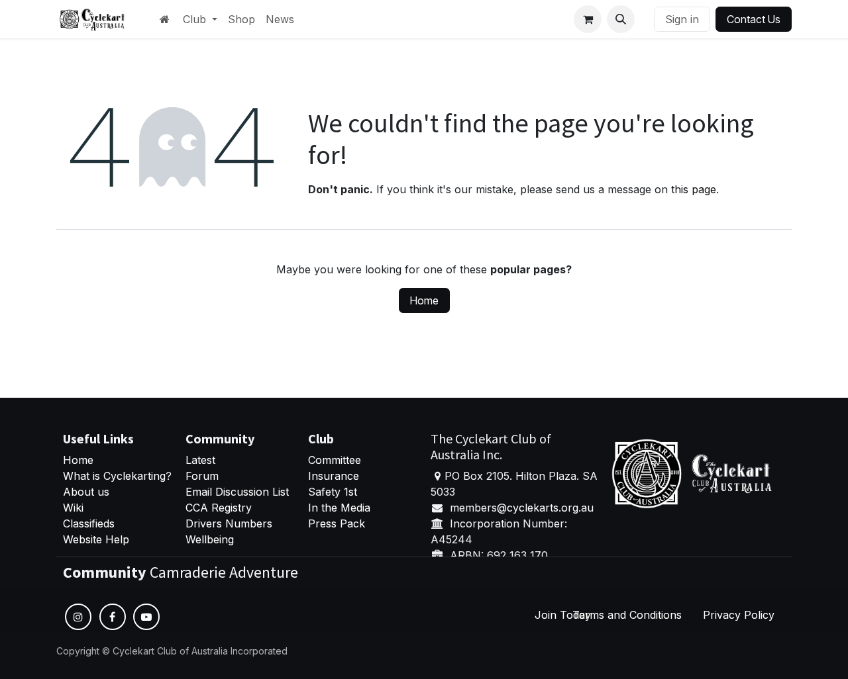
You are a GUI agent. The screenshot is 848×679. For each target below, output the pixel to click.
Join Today (563, 614)
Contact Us (753, 19)
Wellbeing (210, 539)
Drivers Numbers (229, 523)
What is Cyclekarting (114, 475)
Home (424, 300)
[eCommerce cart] (588, 19)
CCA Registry (219, 507)
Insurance (333, 475)
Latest (200, 460)
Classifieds (89, 523)
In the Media (339, 507)
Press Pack (336, 523)
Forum (202, 475)
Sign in (682, 19)
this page (693, 189)
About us (86, 491)
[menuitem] (200, 19)
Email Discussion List (237, 491)
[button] (621, 19)
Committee (334, 460)
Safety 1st (334, 491)
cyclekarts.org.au (550, 507)
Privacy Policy (738, 614)
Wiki (73, 507)
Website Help (96, 539)
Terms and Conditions (627, 614)
